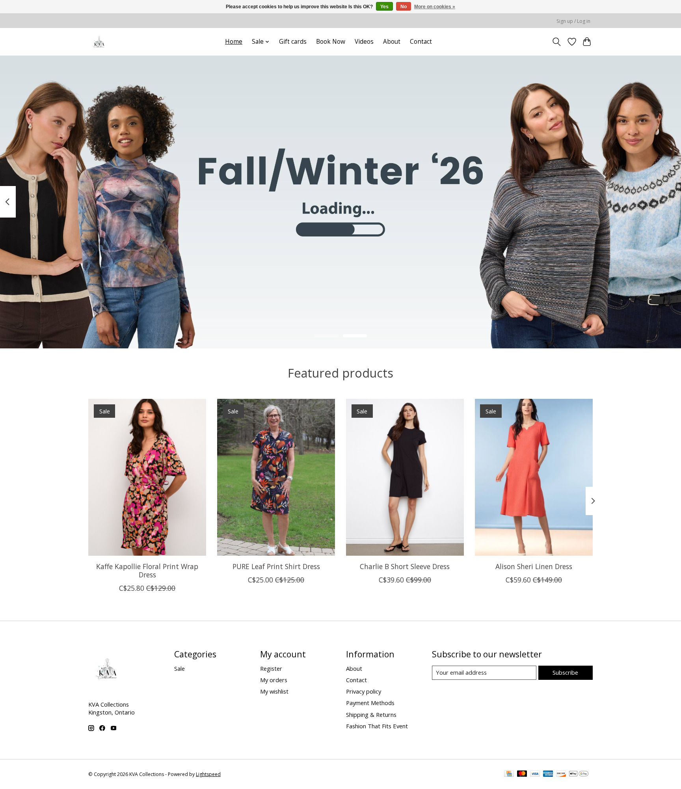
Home (233, 41)
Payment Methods (370, 703)
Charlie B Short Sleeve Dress (405, 566)
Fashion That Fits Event (377, 726)
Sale (179, 668)
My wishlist (274, 691)
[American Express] (548, 774)
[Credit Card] (509, 774)
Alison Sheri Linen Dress (533, 566)
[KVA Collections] (99, 41)
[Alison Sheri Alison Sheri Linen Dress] (534, 477)
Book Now (330, 41)
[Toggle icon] (556, 42)
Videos (364, 41)
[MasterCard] (522, 774)
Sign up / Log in (573, 21)
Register (271, 668)
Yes (384, 6)
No (403, 6)
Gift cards (293, 41)
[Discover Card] (561, 774)
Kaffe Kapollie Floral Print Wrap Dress (147, 570)
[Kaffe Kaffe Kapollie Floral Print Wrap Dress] (147, 477)
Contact (421, 41)
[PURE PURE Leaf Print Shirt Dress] (276, 477)
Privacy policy (363, 691)
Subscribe (565, 672)
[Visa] (535, 774)
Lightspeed (208, 774)
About (391, 41)
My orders (273, 680)
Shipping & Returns (371, 714)
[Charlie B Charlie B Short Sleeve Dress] (405, 477)
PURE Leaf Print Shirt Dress (276, 566)
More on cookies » (434, 6)
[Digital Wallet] (578, 774)
